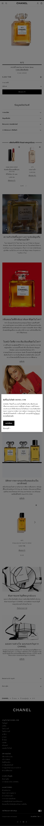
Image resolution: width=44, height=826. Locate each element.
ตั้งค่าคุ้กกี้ (6, 428)
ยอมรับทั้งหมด (8, 423)
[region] (22, 413)
